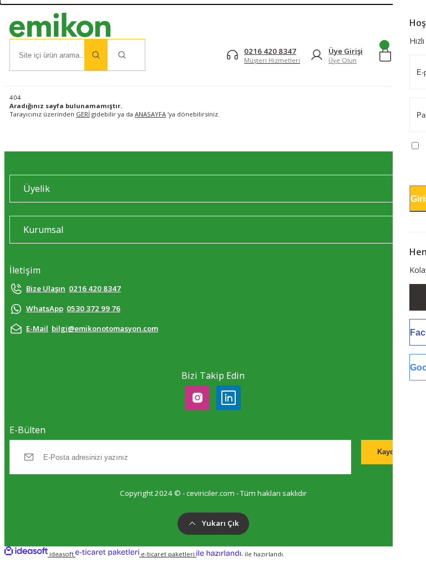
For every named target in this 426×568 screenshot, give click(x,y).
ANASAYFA (150, 114)
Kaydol (389, 452)
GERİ (83, 114)
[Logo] (59, 26)
